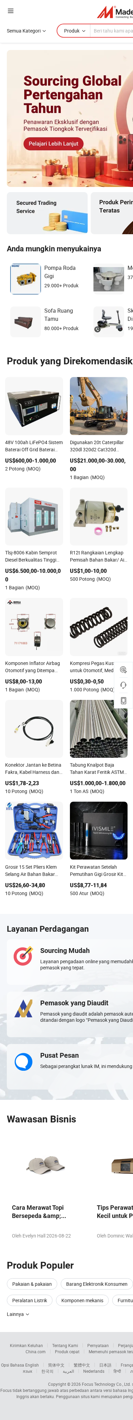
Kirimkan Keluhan (26, 1345)
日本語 (105, 1365)
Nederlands (93, 1371)
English (32, 1365)
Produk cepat (67, 1351)
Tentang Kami (65, 1345)
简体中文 (56, 1365)
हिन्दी (117, 1371)
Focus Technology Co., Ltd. (106, 1384)
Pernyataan (98, 1345)
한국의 (47, 1371)
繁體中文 (82, 1365)
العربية (68, 1371)
